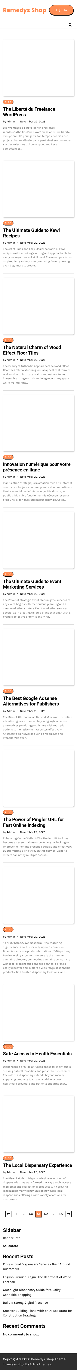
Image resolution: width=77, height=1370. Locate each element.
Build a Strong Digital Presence (25, 1303)
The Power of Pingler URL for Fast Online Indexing (33, 822)
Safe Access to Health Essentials (37, 1053)
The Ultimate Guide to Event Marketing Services (32, 584)
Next (68, 1214)
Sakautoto (10, 1246)
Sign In (61, 10)
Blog (8, 101)
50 (31, 1214)
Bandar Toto (11, 1238)
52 (46, 1214)
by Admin (9, 121)
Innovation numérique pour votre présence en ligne (37, 467)
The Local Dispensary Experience (37, 1165)
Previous (8, 1214)
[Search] (70, 25)
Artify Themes (40, 1364)
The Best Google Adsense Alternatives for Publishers (31, 701)
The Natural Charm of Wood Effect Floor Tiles (32, 350)
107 (61, 1214)
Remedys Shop (24, 10)
